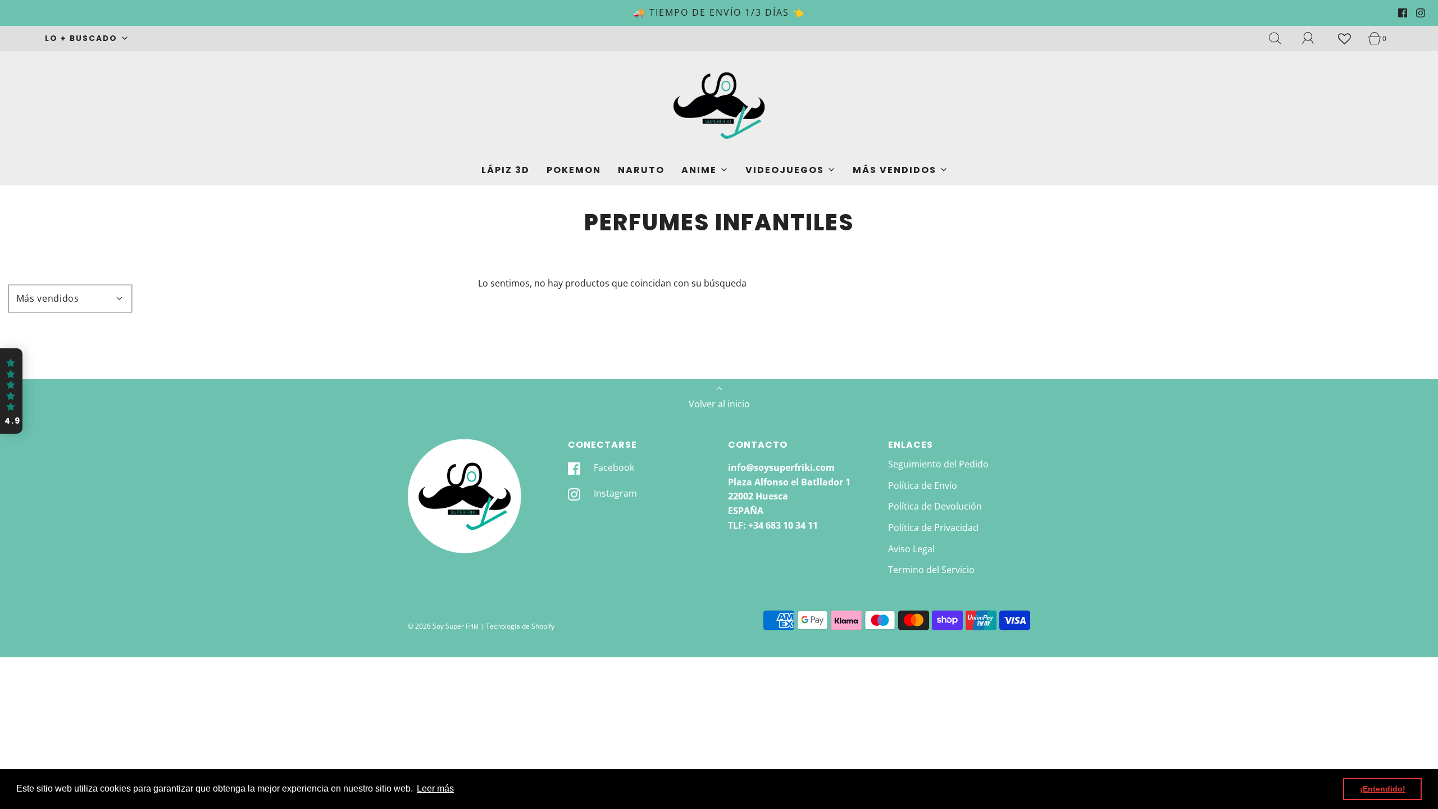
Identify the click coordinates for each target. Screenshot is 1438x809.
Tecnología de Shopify (520, 626)
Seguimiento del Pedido (938, 464)
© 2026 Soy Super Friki (443, 626)
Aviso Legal (911, 549)
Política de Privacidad (933, 527)
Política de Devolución (935, 506)
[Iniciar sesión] (1314, 38)
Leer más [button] (435, 788)
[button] (11, 391)
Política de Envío (922, 485)
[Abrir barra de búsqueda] (1281, 38)
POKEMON (574, 169)
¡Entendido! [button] (1382, 788)
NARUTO (641, 169)
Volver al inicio (719, 404)
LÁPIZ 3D (505, 169)
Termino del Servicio (931, 569)
